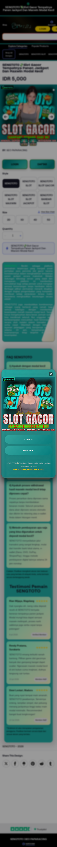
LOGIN (28, 439)
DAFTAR (28, 450)
